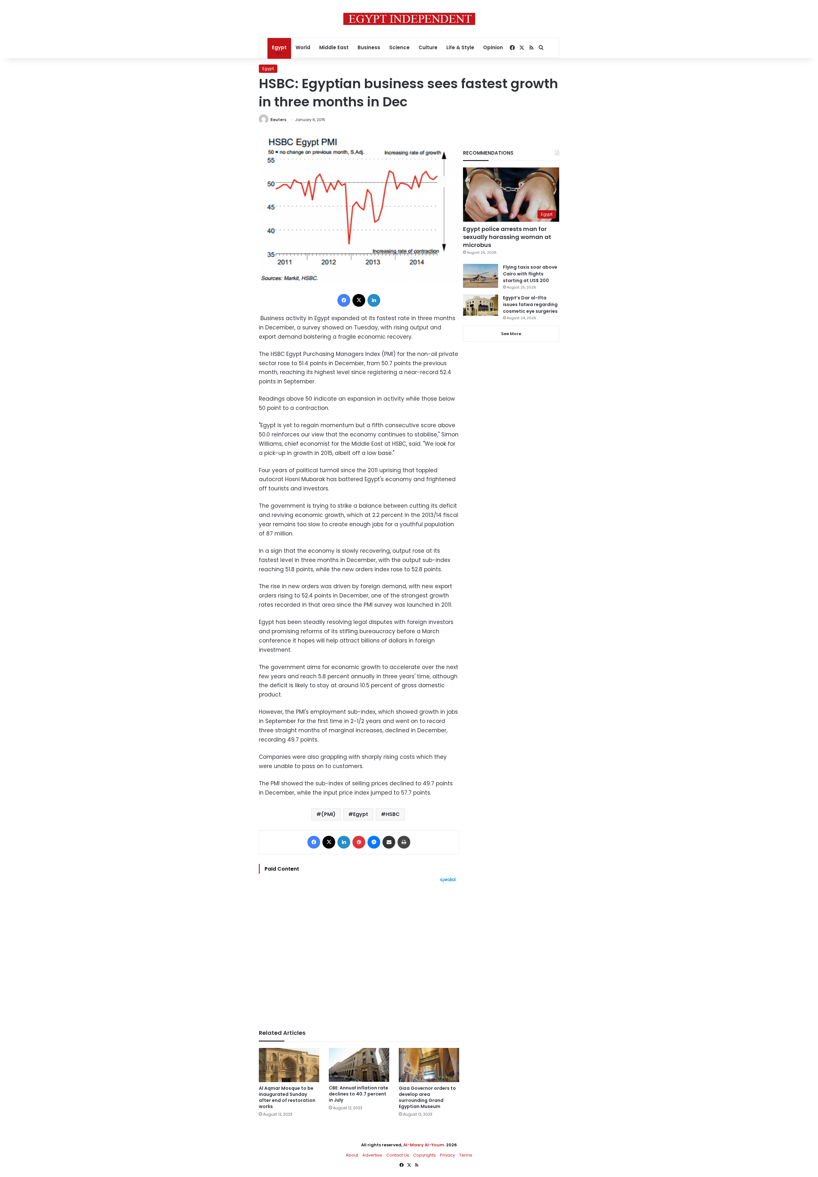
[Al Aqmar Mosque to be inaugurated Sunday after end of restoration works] (289, 1065)
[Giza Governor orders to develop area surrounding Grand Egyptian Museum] (429, 1065)
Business (369, 47)
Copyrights (424, 1155)
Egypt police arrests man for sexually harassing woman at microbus (507, 237)
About (352, 1155)
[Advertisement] (359, 953)
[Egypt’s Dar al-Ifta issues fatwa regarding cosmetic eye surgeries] (480, 305)
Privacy (447, 1155)
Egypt (279, 47)
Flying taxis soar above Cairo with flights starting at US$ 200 (530, 274)
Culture (428, 47)
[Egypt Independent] (409, 19)
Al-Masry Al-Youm (423, 1145)
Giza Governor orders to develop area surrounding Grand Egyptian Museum (427, 1097)
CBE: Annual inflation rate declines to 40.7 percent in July (358, 1094)
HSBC (393, 814)
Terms (465, 1155)
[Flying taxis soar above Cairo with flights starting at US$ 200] (480, 276)
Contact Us (397, 1155)
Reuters (278, 119)
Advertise (372, 1155)
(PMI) (328, 814)
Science (399, 47)
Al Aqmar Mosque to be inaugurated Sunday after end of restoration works (287, 1097)
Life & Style (460, 47)
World (303, 47)
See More (511, 334)
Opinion (493, 47)
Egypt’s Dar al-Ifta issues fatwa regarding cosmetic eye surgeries (530, 304)
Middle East (334, 47)
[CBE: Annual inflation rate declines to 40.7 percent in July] (359, 1065)
